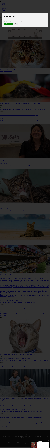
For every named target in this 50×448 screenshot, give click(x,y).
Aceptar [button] (6, 23)
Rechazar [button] (10, 23)
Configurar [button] (16, 23)
